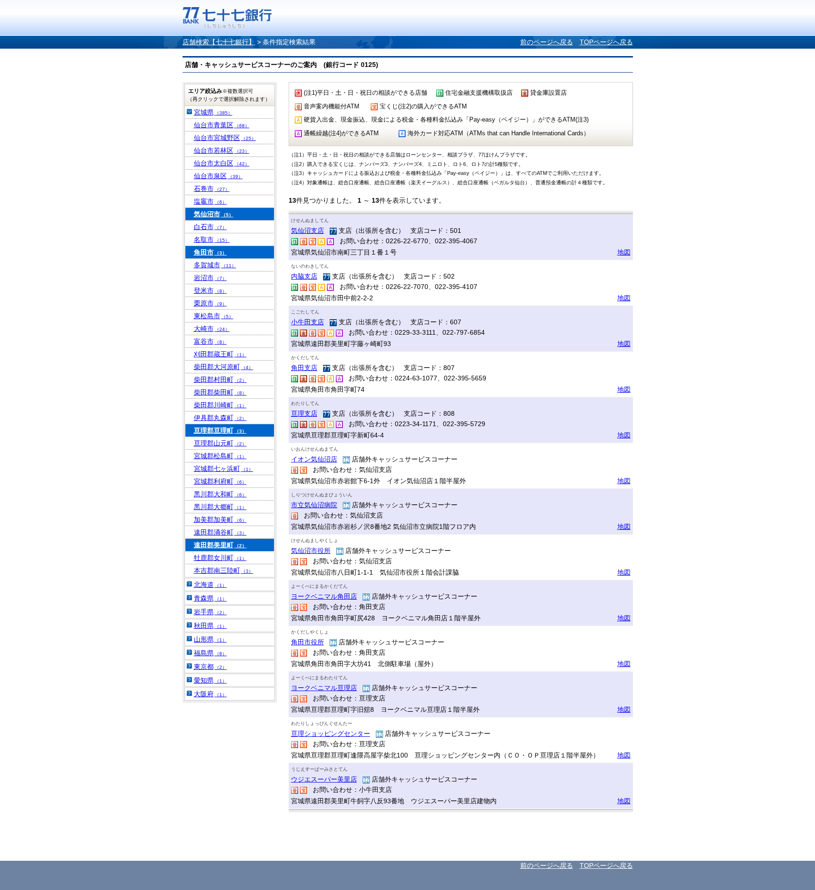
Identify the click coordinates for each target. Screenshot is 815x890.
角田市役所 (307, 642)
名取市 (212, 239)
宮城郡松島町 (220, 456)
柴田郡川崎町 (220, 405)
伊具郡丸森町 (220, 417)
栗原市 (210, 303)
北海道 (210, 584)
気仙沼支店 (307, 230)
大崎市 (212, 328)
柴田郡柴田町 (220, 392)
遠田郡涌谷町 (220, 532)
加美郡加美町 (220, 519)
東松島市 (213, 316)
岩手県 (210, 612)
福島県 (210, 653)
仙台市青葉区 (221, 125)
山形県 (210, 639)
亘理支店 (304, 413)
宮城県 (213, 112)
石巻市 (212, 188)
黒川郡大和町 (220, 494)
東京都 (210, 666)
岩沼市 (210, 277)
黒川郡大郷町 (220, 507)
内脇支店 (304, 276)
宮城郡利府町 (220, 481)
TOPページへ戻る (606, 42)
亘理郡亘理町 (220, 430)
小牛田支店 (307, 322)
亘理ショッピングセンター (330, 733)
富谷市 (210, 341)
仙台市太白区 (221, 163)
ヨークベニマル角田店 (324, 596)
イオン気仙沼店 (314, 459)
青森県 (210, 598)
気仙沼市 (213, 214)
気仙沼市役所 (311, 550)
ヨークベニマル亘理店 (324, 688)
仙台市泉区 (218, 176)
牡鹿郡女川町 (220, 557)
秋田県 (210, 625)
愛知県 (210, 680)
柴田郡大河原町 (223, 367)
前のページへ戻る (546, 42)
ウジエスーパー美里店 (324, 779)
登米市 (210, 290)
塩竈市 (210, 201)
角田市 (210, 252)
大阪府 (210, 694)
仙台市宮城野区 (225, 137)
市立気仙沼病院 (314, 505)
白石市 (210, 227)
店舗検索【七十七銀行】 (219, 42)
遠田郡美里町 (220, 545)
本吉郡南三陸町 (223, 570)
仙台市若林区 (221, 150)
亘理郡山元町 (220, 443)
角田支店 (304, 367)
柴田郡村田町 (220, 379)
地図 (624, 252)
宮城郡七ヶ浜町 (223, 468)
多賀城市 (215, 265)
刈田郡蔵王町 (220, 354)
